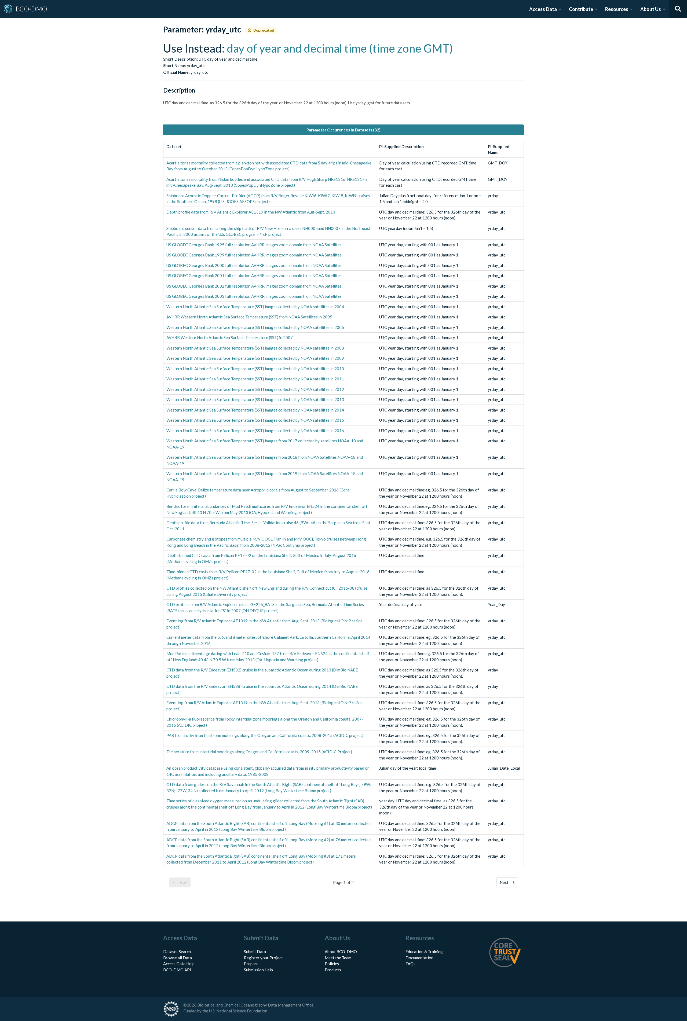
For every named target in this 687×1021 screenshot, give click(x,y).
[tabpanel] (343, 523)
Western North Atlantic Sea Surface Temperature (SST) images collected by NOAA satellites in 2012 (255, 389)
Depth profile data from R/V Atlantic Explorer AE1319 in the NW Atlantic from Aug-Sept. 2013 (250, 212)
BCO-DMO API (177, 969)
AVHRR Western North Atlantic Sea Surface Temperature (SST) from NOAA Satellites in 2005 (249, 316)
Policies (332, 963)
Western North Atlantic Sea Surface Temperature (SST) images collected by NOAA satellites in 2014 (255, 409)
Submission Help (258, 969)
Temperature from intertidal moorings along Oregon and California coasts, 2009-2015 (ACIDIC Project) (259, 751)
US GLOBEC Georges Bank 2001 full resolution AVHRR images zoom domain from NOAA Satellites (254, 275)
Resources (616, 9)
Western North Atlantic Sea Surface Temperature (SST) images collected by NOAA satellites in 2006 (255, 327)
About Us (650, 9)
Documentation (419, 957)
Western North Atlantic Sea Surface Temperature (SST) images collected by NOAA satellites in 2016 (255, 430)
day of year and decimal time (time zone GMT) (340, 48)
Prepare (251, 963)
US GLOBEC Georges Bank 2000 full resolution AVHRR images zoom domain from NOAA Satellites (254, 265)
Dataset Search (177, 951)
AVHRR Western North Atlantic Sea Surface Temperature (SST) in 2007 (229, 337)
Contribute (581, 9)
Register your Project (263, 957)
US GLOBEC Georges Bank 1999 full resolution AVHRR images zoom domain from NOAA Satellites (254, 254)
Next (504, 882)
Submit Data (255, 951)
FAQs (410, 963)
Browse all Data (177, 957)
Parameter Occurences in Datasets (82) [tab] (343, 129)
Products (333, 969)
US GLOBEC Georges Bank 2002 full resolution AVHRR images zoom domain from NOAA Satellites (254, 286)
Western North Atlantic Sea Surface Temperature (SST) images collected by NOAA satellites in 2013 (255, 399)
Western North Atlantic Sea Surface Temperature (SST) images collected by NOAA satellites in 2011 (255, 378)
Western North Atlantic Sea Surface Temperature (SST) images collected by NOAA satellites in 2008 (255, 348)
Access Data (543, 9)
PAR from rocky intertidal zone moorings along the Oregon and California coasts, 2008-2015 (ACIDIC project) (264, 735)
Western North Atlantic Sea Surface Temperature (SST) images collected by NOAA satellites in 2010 (255, 368)
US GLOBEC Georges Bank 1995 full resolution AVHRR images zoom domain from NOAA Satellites (254, 244)
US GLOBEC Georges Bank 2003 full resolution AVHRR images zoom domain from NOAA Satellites (254, 296)
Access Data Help (179, 963)
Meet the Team (338, 957)
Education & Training (424, 951)
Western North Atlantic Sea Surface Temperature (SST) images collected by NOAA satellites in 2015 (255, 420)
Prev (182, 882)
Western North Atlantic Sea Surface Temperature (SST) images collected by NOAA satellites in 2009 (255, 358)
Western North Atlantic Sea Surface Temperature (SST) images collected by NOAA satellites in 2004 (255, 306)
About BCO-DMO (341, 951)
